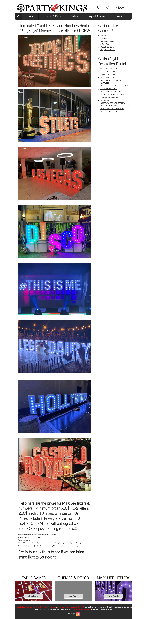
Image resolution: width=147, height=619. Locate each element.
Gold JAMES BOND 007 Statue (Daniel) (114, 106)
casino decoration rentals (65, 607)
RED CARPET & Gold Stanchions (112, 94)
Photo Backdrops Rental (109, 97)
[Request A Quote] (95, 16)
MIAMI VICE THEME (107, 74)
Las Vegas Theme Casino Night (81, 609)
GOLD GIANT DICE (107, 77)
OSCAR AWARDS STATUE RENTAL (113, 103)
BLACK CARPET (106, 100)
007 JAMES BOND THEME (110, 69)
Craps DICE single (107, 47)
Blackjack (103, 35)
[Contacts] (120, 16)
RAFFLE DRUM (106, 83)
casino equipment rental (37, 607)
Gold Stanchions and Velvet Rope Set (114, 86)
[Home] (18, 16)
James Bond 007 (78, 607)
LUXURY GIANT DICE (108, 89)
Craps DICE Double (107, 50)
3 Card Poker (105, 44)
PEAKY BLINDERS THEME (110, 112)
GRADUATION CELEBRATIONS (112, 109)
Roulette (103, 38)
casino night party (50, 607)
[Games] (30, 16)
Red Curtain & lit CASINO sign (111, 91)
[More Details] (33, 596)
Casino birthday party (22, 607)
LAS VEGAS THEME (107, 71)
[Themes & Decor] (52, 16)
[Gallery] (73, 16)
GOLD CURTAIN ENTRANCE (111, 80)
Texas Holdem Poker (108, 41)
